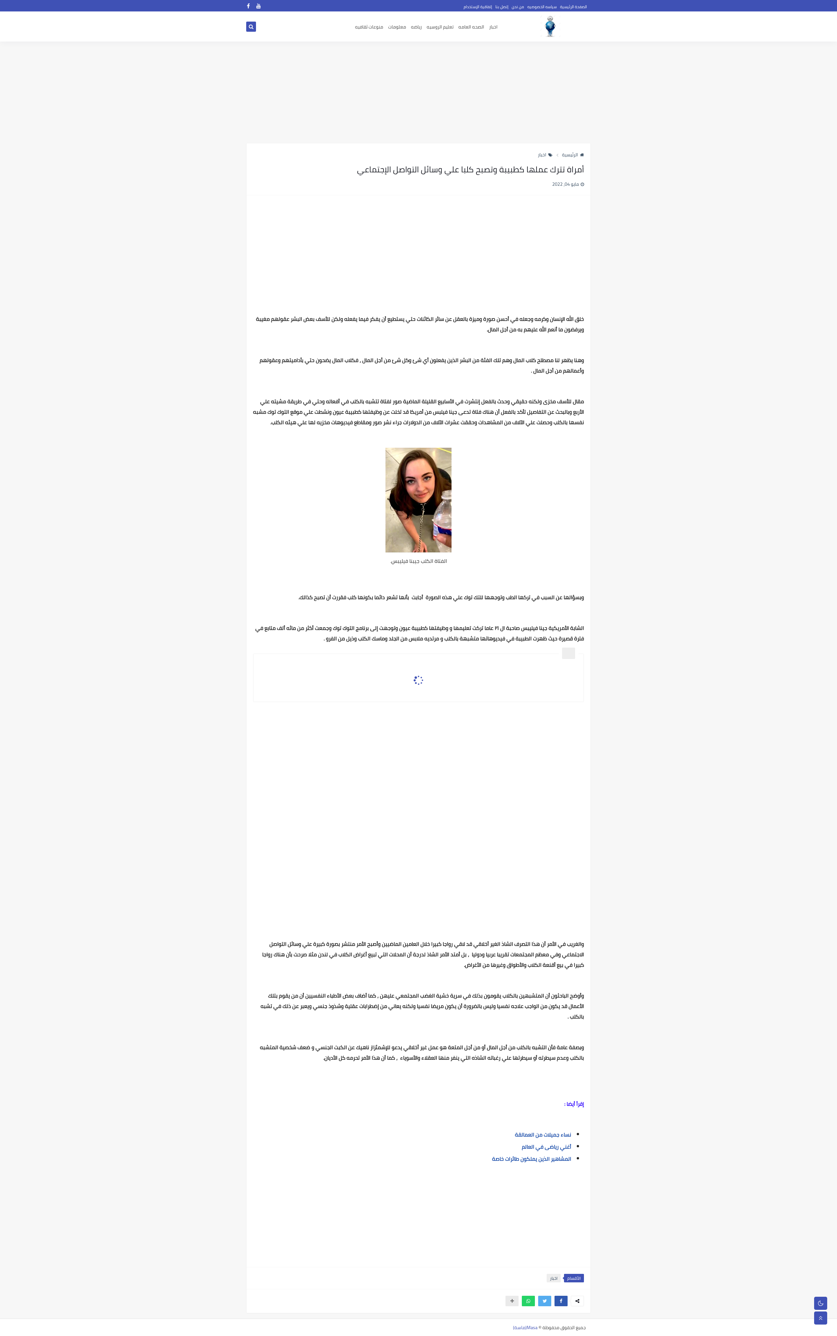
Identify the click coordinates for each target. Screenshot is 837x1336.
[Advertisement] (418, 92)
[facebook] (248, 5)
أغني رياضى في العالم (546, 1147)
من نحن (518, 6)
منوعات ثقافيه (369, 27)
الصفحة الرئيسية (573, 6)
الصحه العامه (471, 27)
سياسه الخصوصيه (542, 6)
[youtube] (258, 5)
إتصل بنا (501, 6)
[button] (561, 1301)
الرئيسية (570, 154)
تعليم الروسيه (440, 27)
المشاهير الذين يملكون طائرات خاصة (531, 1159)
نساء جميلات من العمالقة (541, 1134)
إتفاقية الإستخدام (478, 6)
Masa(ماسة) (525, 1327)
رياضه (416, 27)
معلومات (397, 27)
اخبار (493, 27)
